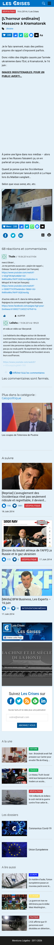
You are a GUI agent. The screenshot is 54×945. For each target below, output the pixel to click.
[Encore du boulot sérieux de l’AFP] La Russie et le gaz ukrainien (27, 552)
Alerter (21, 316)
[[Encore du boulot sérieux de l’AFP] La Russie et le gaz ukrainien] (27, 533)
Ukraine (9, 28)
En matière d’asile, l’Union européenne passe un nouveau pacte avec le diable (40, 883)
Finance (33, 770)
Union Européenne (38, 849)
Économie (34, 896)
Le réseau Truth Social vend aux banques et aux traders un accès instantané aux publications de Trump (40, 778)
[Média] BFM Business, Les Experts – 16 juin (26, 601)
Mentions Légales (21, 940)
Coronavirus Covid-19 (40, 828)
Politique (34, 917)
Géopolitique (9, 11)
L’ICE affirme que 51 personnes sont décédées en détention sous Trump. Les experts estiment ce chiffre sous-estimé (40, 925)
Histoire (33, 749)
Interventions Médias (34, 608)
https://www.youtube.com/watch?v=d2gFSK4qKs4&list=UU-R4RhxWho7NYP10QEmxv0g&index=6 (20, 275)
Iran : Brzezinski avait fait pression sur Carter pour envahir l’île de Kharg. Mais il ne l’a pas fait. (40, 757)
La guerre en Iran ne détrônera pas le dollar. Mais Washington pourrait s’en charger (39, 904)
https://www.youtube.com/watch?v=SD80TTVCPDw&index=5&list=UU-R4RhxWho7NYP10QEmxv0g (19, 289)
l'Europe (33, 875)
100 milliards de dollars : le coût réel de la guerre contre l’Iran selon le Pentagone (40, 799)
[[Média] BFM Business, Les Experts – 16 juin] (27, 582)
